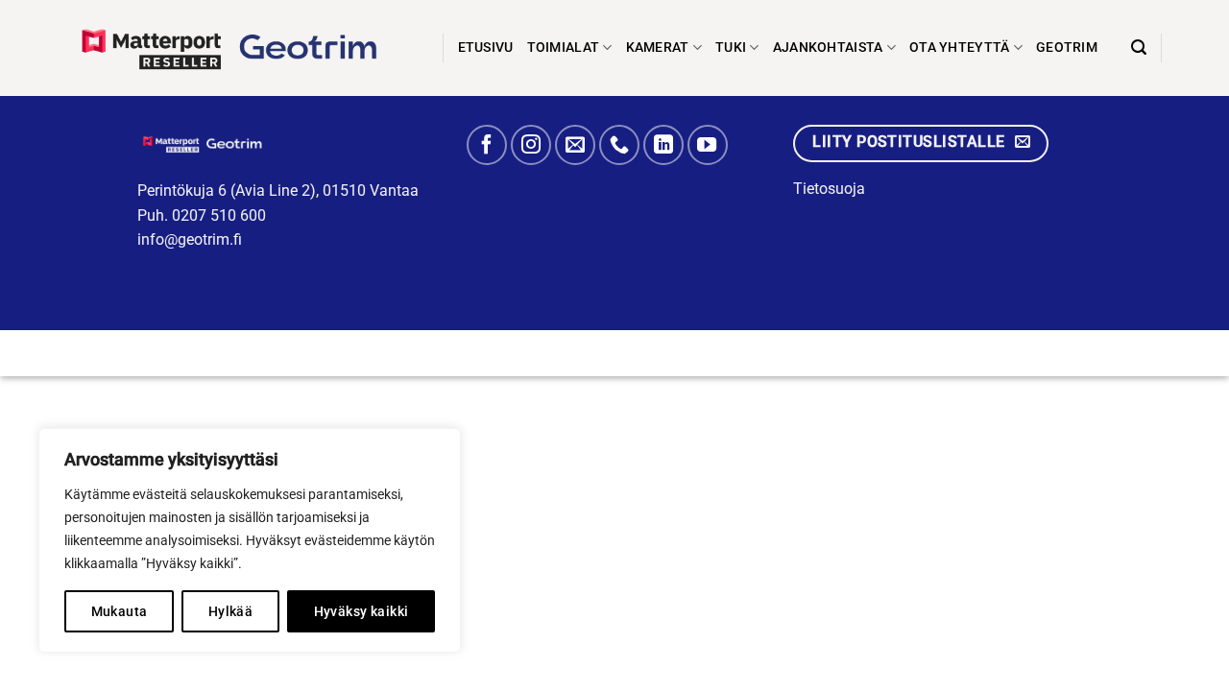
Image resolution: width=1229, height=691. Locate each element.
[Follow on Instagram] (531, 145)
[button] (1138, 47)
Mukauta (119, 611)
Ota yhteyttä (959, 47)
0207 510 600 (219, 215)
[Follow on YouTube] (707, 145)
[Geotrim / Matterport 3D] (240, 48)
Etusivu (486, 47)
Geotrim (1066, 47)
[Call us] (619, 145)
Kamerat (657, 47)
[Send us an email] (575, 145)
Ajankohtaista (828, 47)
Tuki (730, 47)
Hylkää (230, 611)
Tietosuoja (829, 188)
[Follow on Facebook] (487, 145)
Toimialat (563, 47)
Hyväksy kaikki (361, 611)
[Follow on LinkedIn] (663, 145)
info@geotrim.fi (189, 239)
